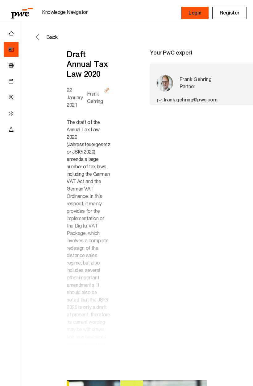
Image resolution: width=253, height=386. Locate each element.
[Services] (11, 113)
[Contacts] (11, 129)
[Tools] (11, 97)
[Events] (11, 81)
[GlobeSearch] (11, 65)
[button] (195, 13)
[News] (11, 49)
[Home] (11, 33)
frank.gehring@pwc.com (191, 100)
